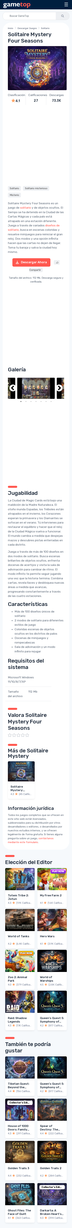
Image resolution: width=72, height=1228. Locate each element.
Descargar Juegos (27, 28)
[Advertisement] (36, 145)
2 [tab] (26, 401)
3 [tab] (31, 401)
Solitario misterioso (36, 188)
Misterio (14, 195)
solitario (25, 207)
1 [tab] (21, 401)
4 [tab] (36, 401)
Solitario (45, 28)
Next (59, 388)
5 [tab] (41, 401)
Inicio (10, 28)
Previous (13, 388)
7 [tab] (51, 401)
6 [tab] (46, 401)
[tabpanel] (36, 388)
